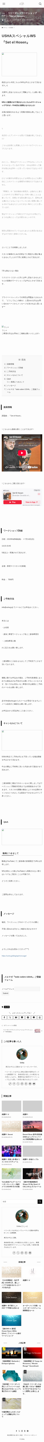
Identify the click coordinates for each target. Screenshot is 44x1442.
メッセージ (11, 385)
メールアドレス (8, 989)
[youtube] (34, 1083)
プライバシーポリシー (30, 1435)
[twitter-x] (18, 1083)
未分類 (6, 20)
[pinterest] (30, 1083)
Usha (22, 1063)
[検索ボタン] (40, 4)
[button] (4, 1017)
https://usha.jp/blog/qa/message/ (14, 956)
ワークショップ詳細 (15, 368)
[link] (10, 1083)
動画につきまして (17, 382)
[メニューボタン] (4, 4)
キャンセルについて (15, 375)
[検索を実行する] (40, 1201)
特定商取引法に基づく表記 (15, 1435)
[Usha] (22, 4)
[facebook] (14, 1083)
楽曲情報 (10, 364)
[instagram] (22, 1083)
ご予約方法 (11, 371)
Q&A (9, 379)
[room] (26, 1083)
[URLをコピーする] (39, 1017)
